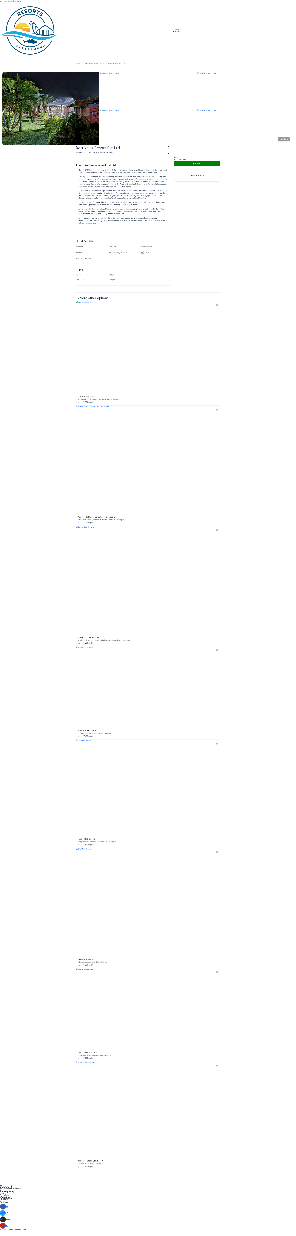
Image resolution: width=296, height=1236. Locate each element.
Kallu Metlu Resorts (86, 959)
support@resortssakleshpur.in (10, 1)
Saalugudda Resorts (86, 839)
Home (177, 29)
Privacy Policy (4, 1195)
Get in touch (4, 1200)
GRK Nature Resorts (86, 396)
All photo (284, 139)
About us (3, 1193)
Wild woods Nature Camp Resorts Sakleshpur (97, 517)
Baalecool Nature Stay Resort (90, 1161)
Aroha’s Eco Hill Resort (87, 730)
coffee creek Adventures (88, 1052)
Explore (197, 163)
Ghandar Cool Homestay (88, 637)
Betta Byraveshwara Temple (94, 64)
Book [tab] (175, 157)
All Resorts (178, 31)
